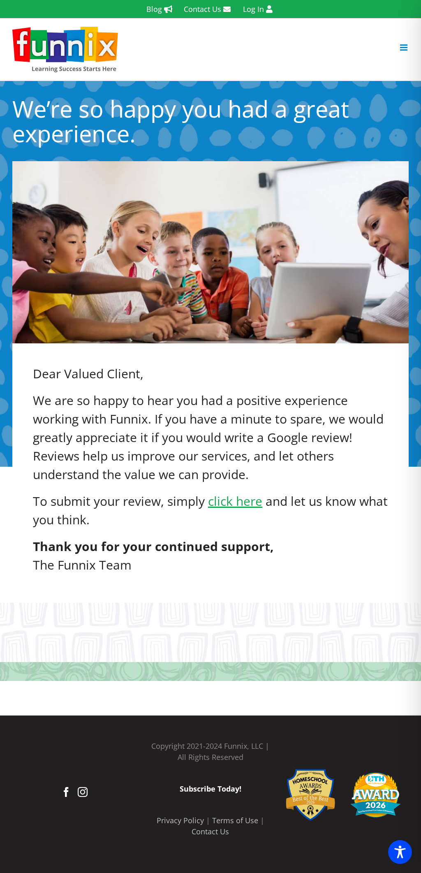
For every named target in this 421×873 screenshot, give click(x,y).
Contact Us (210, 831)
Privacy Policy (180, 820)
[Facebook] (66, 792)
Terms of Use (235, 820)
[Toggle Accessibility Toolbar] (400, 852)
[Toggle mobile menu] (404, 47)
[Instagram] (83, 792)
